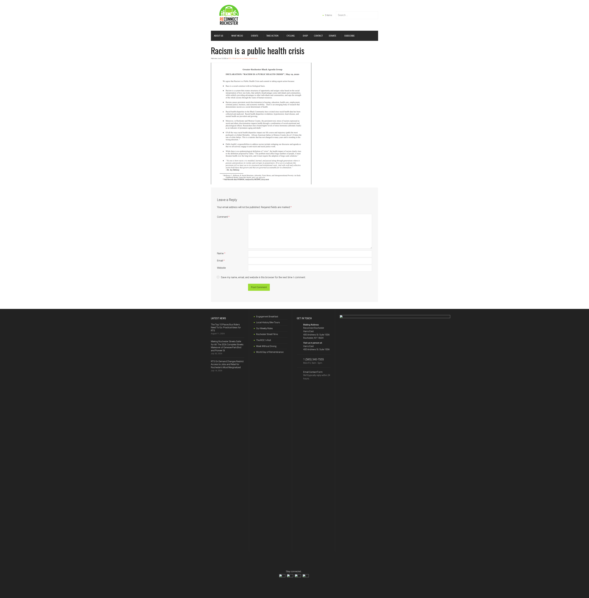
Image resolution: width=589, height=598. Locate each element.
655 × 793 (231, 58)
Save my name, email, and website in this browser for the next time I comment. (263, 277)
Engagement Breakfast (267, 316)
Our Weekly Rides (264, 328)
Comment (223, 216)
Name (221, 253)
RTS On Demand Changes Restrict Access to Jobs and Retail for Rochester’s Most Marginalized (227, 364)
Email (221, 260)
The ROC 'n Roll (263, 340)
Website (221, 267)
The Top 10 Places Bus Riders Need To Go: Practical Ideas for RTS (226, 327)
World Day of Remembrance (269, 352)
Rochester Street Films (267, 334)
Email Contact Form (316, 375)
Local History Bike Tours (268, 322)
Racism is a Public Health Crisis (246, 58)
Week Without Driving (266, 346)
